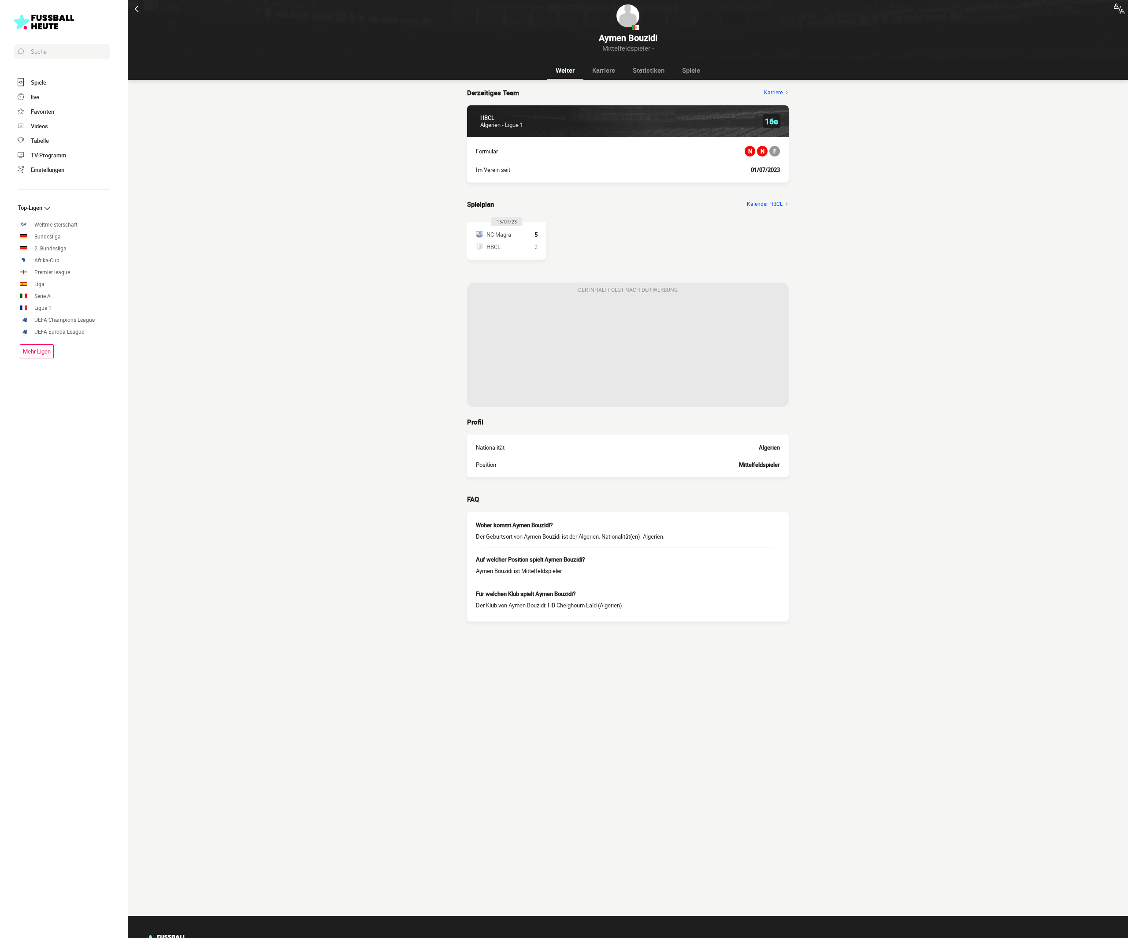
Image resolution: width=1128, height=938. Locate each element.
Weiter (565, 70)
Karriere (603, 70)
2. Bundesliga (50, 248)
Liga (39, 284)
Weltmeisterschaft (56, 224)
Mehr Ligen (37, 351)
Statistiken (648, 70)
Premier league (52, 272)
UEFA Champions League (64, 320)
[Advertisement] (628, 352)
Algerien (769, 447)
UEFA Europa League (59, 331)
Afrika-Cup (46, 260)
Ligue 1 (43, 308)
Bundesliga (47, 236)
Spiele (691, 70)
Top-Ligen (31, 208)
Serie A (42, 296)
